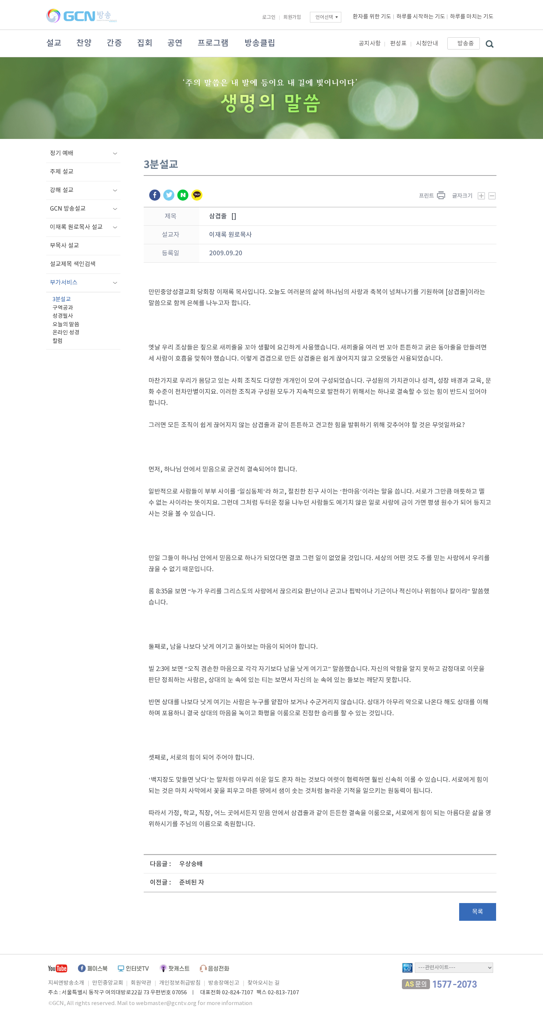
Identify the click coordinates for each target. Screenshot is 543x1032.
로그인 (269, 17)
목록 (477, 912)
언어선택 (324, 17)
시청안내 (427, 43)
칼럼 (57, 341)
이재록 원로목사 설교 (76, 227)
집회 (145, 43)
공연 (175, 43)
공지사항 (370, 43)
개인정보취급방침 (180, 983)
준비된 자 (191, 882)
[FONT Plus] (468, 196)
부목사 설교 (64, 245)
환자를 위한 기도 (372, 17)
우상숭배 (191, 864)
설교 (54, 43)
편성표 (398, 43)
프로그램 (213, 43)
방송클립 (260, 43)
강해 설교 (62, 190)
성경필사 (62, 316)
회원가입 (292, 17)
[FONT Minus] (492, 196)
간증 (114, 43)
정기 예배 (62, 153)
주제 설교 (62, 171)
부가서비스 (64, 282)
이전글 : (160, 882)
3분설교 (61, 299)
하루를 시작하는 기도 (420, 17)
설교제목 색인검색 (73, 264)
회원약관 (141, 983)
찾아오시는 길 (263, 983)
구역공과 (62, 308)
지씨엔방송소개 (66, 983)
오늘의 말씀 (65, 324)
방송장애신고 (223, 983)
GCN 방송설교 (68, 208)
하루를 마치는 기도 (472, 17)
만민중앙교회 (107, 983)
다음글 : (160, 864)
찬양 (84, 43)
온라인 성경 (65, 333)
